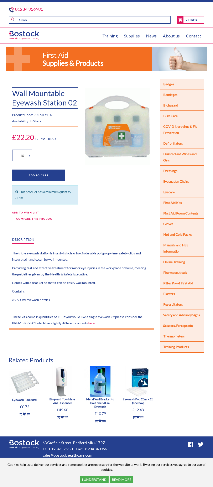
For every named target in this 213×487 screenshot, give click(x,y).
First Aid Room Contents (180, 213)
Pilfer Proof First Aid (178, 283)
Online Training (174, 262)
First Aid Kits (172, 202)
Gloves (168, 224)
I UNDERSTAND (94, 479)
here (91, 323)
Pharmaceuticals (175, 272)
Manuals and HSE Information (175, 248)
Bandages (170, 95)
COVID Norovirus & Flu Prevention (180, 129)
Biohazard (170, 105)
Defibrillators (173, 143)
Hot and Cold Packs (177, 234)
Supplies (132, 35)
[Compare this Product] (28, 414)
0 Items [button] (191, 19)
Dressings (170, 171)
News (151, 35)
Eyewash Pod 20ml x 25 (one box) (138, 401)
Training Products (176, 347)
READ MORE (121, 479)
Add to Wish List (25, 212)
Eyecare (169, 192)
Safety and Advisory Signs (181, 315)
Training (110, 35)
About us (171, 35)
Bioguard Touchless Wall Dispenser (62, 401)
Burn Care (170, 116)
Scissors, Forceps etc (178, 325)
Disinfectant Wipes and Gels (180, 157)
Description (23, 239)
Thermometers (174, 336)
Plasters (169, 294)
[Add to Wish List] (24, 414)
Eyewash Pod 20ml (24, 399)
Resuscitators (173, 304)
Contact (193, 35)
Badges (168, 84)
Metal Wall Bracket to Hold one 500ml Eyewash (100, 402)
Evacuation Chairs (176, 181)
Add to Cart (39, 175)
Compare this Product (35, 218)
